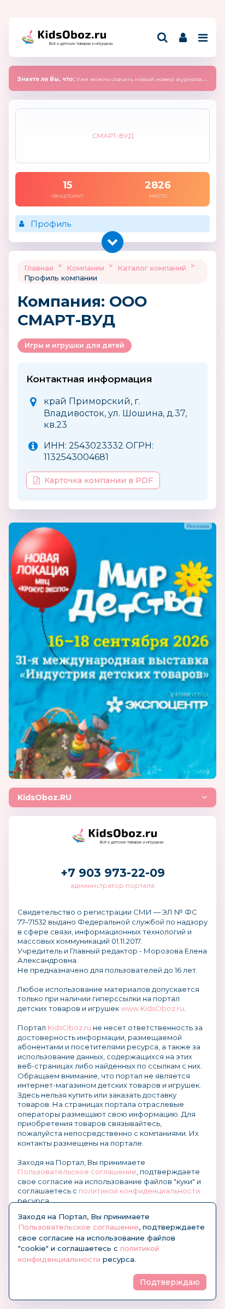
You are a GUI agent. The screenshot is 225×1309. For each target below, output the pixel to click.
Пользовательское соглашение (77, 1171)
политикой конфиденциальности (139, 1190)
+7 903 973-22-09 (113, 873)
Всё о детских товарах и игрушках (77, 43)
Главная (39, 268)
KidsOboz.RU (44, 797)
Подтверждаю (170, 1282)
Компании (85, 268)
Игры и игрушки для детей (75, 345)
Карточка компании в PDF (98, 480)
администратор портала (112, 885)
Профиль (51, 224)
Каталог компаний (151, 268)
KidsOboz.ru (69, 1027)
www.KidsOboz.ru (152, 1008)
